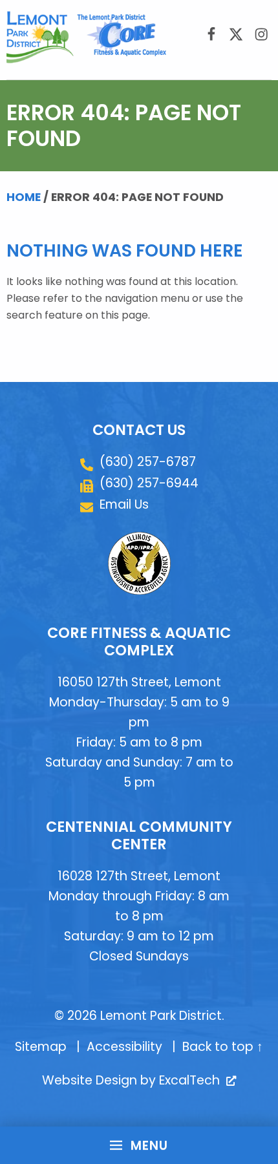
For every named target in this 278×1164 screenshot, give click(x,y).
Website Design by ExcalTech (137, 1080)
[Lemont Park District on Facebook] (211, 34)
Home (23, 197)
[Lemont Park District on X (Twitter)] (236, 34)
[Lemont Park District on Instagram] (261, 34)
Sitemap (41, 1046)
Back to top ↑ (222, 1046)
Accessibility (124, 1046)
